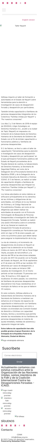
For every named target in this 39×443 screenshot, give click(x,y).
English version (28, 20)
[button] (4, 10)
